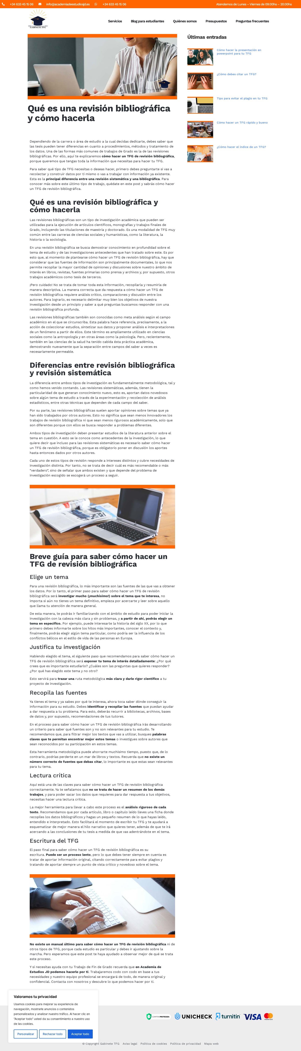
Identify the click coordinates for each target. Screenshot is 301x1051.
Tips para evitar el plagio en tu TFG (242, 98)
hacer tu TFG (152, 161)
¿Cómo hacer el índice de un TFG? (241, 147)
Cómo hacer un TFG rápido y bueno (242, 122)
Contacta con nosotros (69, 982)
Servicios (115, 21)
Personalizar (25, 1034)
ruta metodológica (90, 679)
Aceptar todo (80, 1034)
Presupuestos (216, 21)
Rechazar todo (52, 1034)
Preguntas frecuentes (252, 21)
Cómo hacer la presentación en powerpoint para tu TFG (239, 51)
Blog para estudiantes (147, 21)
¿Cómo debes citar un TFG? (236, 74)
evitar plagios (149, 860)
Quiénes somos (185, 21)
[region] (53, 1016)
